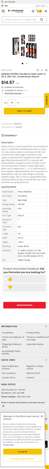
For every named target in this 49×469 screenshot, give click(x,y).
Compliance (7, 332)
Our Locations (9, 373)
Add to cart (24, 111)
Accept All (22, 451)
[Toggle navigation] (3, 11)
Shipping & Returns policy (11, 345)
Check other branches (13, 93)
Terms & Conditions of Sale (13, 338)
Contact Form (8, 377)
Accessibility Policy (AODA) (11, 352)
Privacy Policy (8, 444)
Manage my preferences (22, 459)
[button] (22, 63)
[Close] (42, 416)
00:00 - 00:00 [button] (40, 6)
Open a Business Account (10, 367)
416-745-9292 (10, 2)
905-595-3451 (24, 396)
